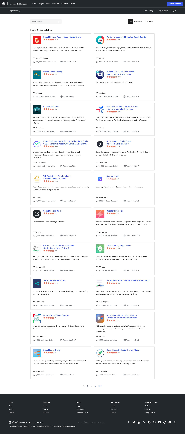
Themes (45, 406)
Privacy (11, 412)
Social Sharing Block (52, 211)
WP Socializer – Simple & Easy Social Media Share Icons (57, 177)
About (11, 402)
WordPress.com (151, 402)
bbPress (148, 409)
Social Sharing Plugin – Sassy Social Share (62, 37)
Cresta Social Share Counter (56, 315)
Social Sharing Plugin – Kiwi (119, 245)
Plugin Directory (14, 11)
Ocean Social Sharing (52, 72)
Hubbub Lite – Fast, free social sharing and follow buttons (120, 73)
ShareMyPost (113, 176)
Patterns (46, 412)
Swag (113, 412)
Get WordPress (175, 4)
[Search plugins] (59, 21)
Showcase (46, 402)
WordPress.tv (82, 412)
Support (79, 406)
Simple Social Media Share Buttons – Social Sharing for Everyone (122, 107)
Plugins (45, 409)
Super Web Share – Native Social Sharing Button (128, 280)
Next (100, 386)
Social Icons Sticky (51, 350)
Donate (114, 409)
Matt (147, 406)
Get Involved (115, 402)
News (11, 406)
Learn (79, 402)
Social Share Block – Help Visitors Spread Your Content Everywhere (122, 316)
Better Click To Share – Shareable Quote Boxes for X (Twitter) (58, 246)
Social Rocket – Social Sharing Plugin (123, 350)
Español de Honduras (36, 422)
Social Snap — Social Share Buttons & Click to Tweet (119, 142)
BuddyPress (150, 412)
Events (113, 406)
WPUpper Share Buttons (54, 280)
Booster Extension (115, 211)
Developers (81, 409)
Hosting (11, 409)
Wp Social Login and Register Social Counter (127, 37)
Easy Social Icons (51, 106)
